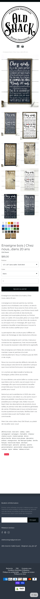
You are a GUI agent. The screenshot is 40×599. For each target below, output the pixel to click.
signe (10, 449)
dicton (26, 436)
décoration (29, 438)
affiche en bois (6, 432)
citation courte (6, 436)
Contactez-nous (26, 568)
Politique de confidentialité (11, 572)
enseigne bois (12, 440)
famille (35, 440)
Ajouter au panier (20, 289)
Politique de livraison (28, 572)
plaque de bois (28, 447)
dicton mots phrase (18, 438)
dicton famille (6, 438)
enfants (4, 440)
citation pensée (18, 436)
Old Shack (5, 252)
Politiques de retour (20, 574)
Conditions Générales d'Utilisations (18, 570)
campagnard (5, 434)
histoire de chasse (14, 443)
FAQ (17, 568)
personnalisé (18, 447)
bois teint (15, 432)
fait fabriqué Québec (25, 440)
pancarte (16, 445)
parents (29, 445)
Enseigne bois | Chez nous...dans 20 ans (15, 52)
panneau (23, 445)
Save (7, 454)
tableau (15, 449)
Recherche (9, 568)
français (4, 443)
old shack (24, 443)
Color (3, 269)
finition (3, 260)
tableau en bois (24, 449)
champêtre (23, 434)
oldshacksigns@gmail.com (11, 540)
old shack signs (6, 445)
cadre (28, 432)
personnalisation (7, 447)
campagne (15, 434)
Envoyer (33, 520)
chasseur (31, 434)
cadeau (22, 432)
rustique (4, 449)
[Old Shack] (20, 24)
